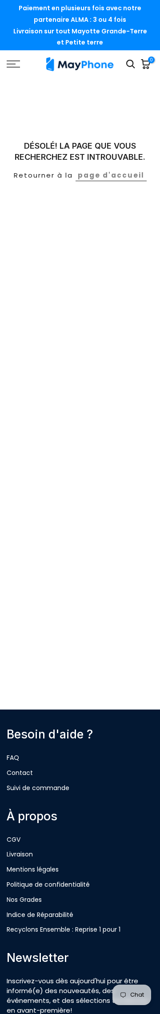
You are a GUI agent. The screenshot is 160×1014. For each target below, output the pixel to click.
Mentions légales (33, 869)
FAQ (13, 757)
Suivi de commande (38, 787)
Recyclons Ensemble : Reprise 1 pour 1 (63, 929)
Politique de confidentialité (48, 884)
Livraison (20, 854)
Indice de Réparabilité (40, 914)
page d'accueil (111, 175)
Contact (20, 772)
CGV (13, 839)
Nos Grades (24, 899)
